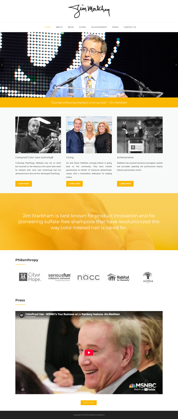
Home (47, 27)
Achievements (99, 27)
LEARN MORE (23, 183)
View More (88, 402)
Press (115, 27)
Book (71, 27)
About (59, 27)
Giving (82, 27)
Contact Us (130, 27)
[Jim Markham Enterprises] (89, 11)
